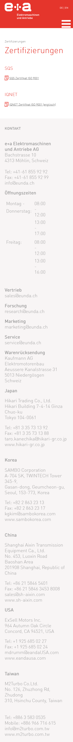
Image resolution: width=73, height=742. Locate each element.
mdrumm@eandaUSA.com (32, 652)
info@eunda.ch (19, 183)
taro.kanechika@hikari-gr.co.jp (36, 439)
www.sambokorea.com (28, 519)
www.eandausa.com (25, 658)
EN (66, 8)
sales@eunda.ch (21, 296)
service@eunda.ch (23, 343)
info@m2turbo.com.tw (27, 729)
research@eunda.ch (25, 311)
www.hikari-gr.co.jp (25, 445)
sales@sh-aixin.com (25, 594)
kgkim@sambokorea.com (30, 514)
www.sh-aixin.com (23, 600)
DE (61, 8)
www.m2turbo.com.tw (27, 734)
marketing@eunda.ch (26, 327)
